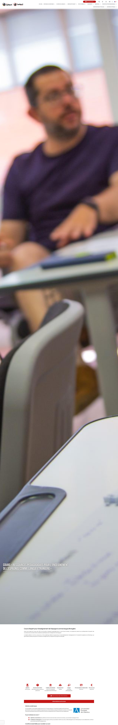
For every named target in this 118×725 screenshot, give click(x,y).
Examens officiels (111, 6)
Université (89, 4)
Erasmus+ (97, 4)
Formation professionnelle (108, 4)
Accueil (40, 4)
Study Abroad (81, 4)
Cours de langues (60, 4)
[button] (99, 2)
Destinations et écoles (98, 6)
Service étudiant (71, 4)
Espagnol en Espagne (49, 4)
